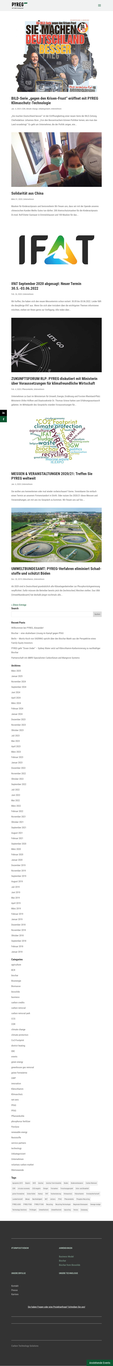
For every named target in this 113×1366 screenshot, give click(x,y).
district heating (18, 1045)
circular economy (24, 1188)
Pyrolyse (15, 1126)
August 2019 (17, 881)
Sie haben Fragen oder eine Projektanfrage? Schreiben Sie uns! (56, 1306)
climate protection (19, 1034)
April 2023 (16, 746)
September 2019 (18, 876)
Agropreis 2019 (17, 1183)
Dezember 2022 (18, 768)
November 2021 (18, 816)
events (14, 1056)
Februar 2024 (17, 708)
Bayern (27, 1183)
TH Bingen (32, 1210)
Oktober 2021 (17, 822)
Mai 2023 (15, 741)
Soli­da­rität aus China (27, 193)
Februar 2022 (17, 811)
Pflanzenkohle (27, 389)
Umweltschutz (44, 1210)
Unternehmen (56, 109)
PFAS (13, 1105)
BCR (13, 970)
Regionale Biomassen (80, 1204)
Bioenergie (16, 980)
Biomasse (16, 986)
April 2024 (16, 697)
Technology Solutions (19, 1210)
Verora (75, 1210)
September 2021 (18, 827)
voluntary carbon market (22, 1164)
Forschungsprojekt (67, 1188)
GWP (13, 1078)
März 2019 (16, 908)
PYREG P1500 (39, 1204)
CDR (23, 109)
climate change (32, 109)
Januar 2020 (16, 859)
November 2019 (18, 870)
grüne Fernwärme (19, 1072)
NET (46, 1199)
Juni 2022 (15, 795)
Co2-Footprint (17, 1040)
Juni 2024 (15, 692)
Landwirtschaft (17, 1199)
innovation (16, 1083)
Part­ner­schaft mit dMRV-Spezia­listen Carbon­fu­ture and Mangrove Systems (45, 657)
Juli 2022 (15, 789)
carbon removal (18, 1007)
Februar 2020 (17, 854)
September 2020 (18, 843)
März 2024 (16, 703)
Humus (40, 1194)
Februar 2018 (17, 946)
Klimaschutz (17, 1094)
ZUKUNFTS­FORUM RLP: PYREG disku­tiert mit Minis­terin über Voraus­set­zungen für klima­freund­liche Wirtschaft (54, 381)
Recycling (49, 1204)
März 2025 (16, 670)
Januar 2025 (16, 676)
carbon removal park (20, 1013)
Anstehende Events (99, 1362)
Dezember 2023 (18, 719)
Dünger (45, 1188)
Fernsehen (54, 1188)
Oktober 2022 (17, 778)
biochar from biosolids (53, 1183)
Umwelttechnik (56, 1210)
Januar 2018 (16, 951)
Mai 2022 (15, 800)
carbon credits (18, 1002)
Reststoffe (16, 1137)
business (15, 997)
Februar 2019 (17, 914)
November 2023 (18, 724)
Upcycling (67, 1210)
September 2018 (18, 940)
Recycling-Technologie (63, 1204)
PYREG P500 (27, 1204)
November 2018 (18, 930)
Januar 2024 (16, 714)
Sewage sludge (95, 1204)
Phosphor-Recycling (83, 1199)
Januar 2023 (16, 762)
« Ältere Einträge (18, 604)
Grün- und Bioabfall (82, 1188)
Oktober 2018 (17, 935)
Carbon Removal (91, 1183)
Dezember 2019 (18, 865)
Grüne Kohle (31, 1194)
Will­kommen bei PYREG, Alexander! (27, 627)
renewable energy (19, 1132)
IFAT (46, 1194)
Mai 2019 (15, 897)
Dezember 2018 (18, 924)
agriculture (16, 964)
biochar (14, 975)
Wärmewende (17, 1170)
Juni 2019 (15, 892)
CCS (13, 1018)
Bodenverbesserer (77, 1183)
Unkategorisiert (44, 109)
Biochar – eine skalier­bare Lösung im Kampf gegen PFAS (37, 633)
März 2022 (16, 805)
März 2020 (16, 849)
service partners (18, 1143)
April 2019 (16, 903)
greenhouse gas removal (22, 1067)
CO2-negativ (36, 1188)
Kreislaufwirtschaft (92, 1194)
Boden (66, 1183)
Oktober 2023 (17, 730)
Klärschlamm (28, 579)
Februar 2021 (17, 838)
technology (16, 1148)
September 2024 (18, 687)
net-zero (15, 1099)
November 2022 (18, 773)
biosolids (15, 991)
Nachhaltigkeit (37, 1199)
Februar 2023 (17, 757)
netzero (52, 1199)
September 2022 (18, 784)
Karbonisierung (56, 1194)
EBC (13, 1051)
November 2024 (18, 681)
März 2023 (16, 751)
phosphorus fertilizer (20, 1121)
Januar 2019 (16, 919)
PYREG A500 (16, 1204)
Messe (27, 1199)
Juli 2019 (15, 887)
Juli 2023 (15, 735)
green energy (17, 1062)
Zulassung (84, 1210)
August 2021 (17, 833)
